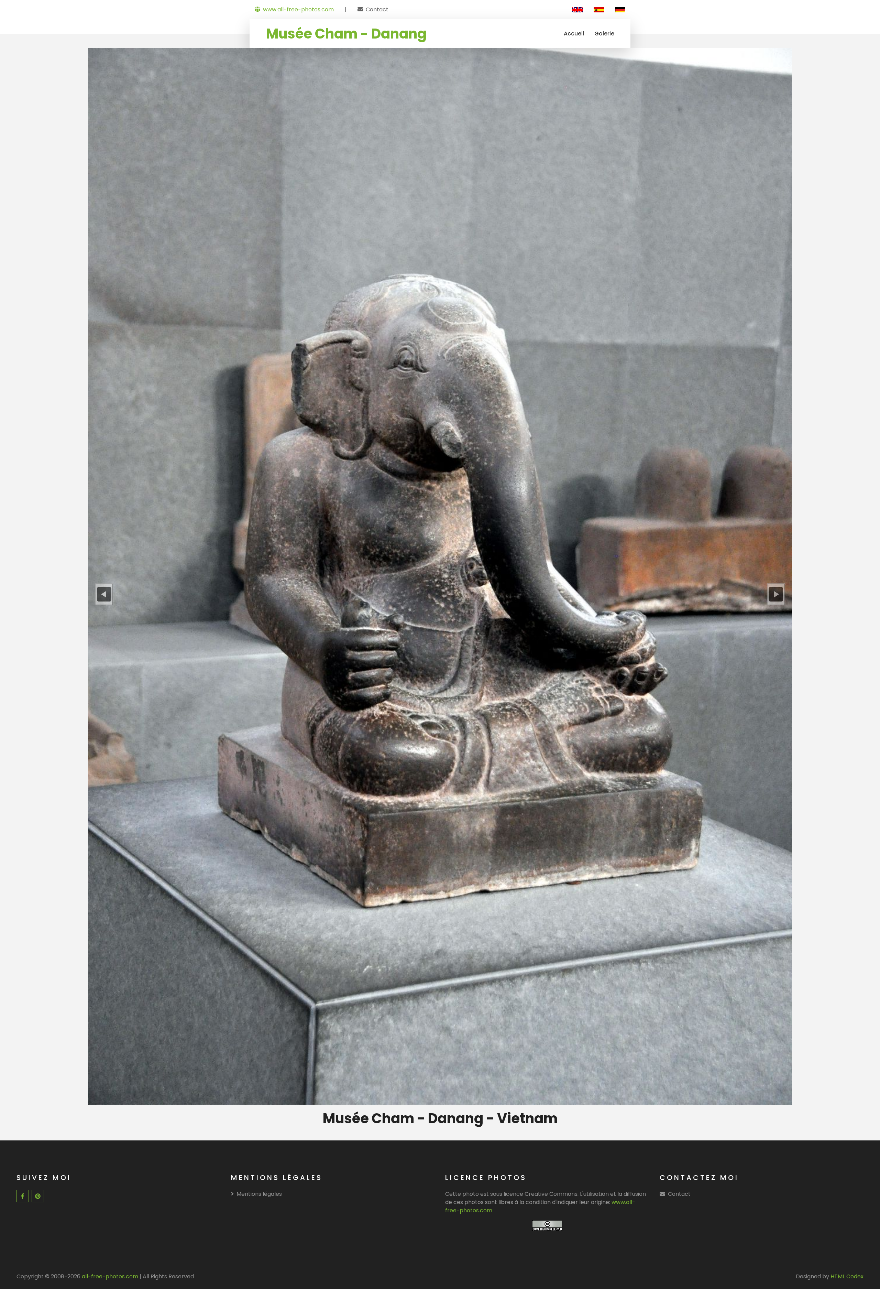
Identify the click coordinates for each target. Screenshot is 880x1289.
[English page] (577, 10)
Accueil (574, 33)
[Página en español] (598, 10)
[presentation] (104, 594)
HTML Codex (847, 1276)
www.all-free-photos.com (298, 9)
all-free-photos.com (109, 1276)
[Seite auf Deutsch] (620, 10)
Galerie (604, 33)
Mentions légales (259, 1194)
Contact (377, 9)
